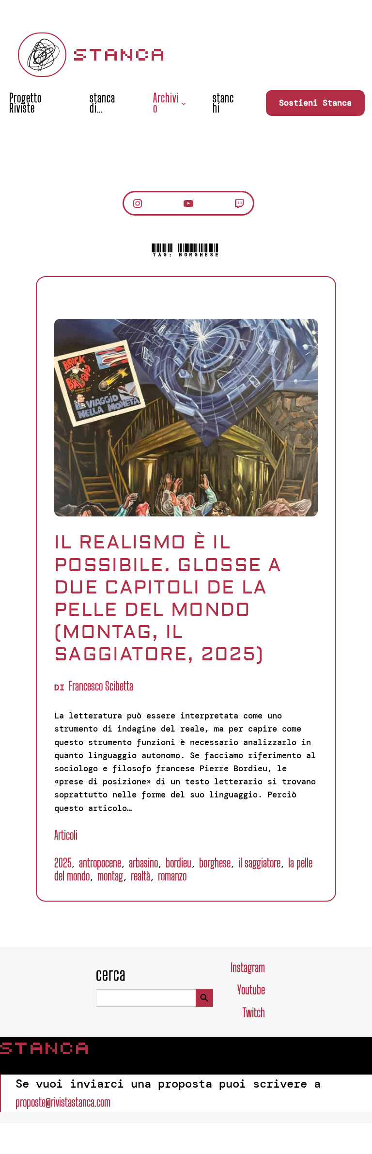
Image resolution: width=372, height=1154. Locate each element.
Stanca (120, 54)
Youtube (251, 989)
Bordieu (178, 863)
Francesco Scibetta (100, 686)
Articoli (66, 835)
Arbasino (143, 863)
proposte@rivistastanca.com (63, 1102)
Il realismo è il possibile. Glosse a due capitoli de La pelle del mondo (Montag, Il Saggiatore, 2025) (168, 598)
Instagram (248, 967)
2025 (62, 863)
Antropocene (100, 863)
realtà (140, 876)
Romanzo (172, 876)
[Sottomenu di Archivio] (183, 102)
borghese (215, 863)
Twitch (254, 1012)
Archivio (166, 103)
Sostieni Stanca (315, 102)
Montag (110, 876)
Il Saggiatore (259, 863)
